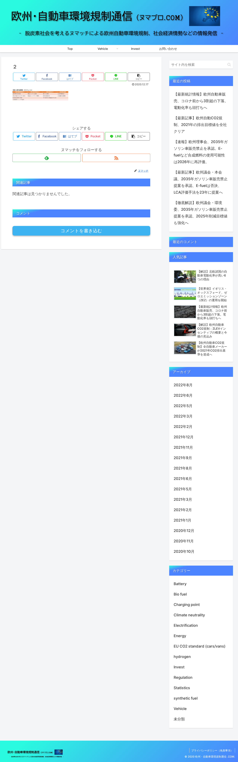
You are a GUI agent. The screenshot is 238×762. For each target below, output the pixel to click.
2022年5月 (183, 406)
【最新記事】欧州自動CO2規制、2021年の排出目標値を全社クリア (200, 125)
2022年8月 (183, 385)
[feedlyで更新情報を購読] (46, 158)
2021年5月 (183, 489)
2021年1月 (182, 520)
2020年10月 (184, 551)
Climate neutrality (189, 615)
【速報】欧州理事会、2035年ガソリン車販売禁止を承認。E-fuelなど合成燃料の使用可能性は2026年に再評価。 (201, 152)
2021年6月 (183, 478)
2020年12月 (184, 530)
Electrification (186, 625)
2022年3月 (183, 416)
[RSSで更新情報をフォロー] (116, 158)
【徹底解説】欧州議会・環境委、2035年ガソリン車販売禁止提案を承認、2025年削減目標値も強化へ (201, 212)
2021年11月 (183, 447)
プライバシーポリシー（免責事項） (212, 750)
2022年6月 (183, 395)
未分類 (179, 719)
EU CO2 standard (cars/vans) (200, 646)
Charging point (187, 604)
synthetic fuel (186, 698)
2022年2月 (183, 426)
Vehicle (180, 708)
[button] (229, 64)
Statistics (182, 688)
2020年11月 (184, 541)
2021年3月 (183, 499)
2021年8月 (183, 468)
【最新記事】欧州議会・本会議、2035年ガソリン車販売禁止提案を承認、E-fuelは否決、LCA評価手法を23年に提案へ (201, 182)
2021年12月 (184, 437)
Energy (180, 636)
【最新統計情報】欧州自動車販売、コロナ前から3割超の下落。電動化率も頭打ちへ (201, 101)
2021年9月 (183, 458)
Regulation (183, 677)
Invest (179, 667)
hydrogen (182, 656)
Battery (180, 584)
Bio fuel (180, 594)
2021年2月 (183, 510)
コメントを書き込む (81, 230)
